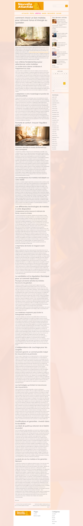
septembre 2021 (55, 137)
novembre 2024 (55, 114)
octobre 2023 (55, 122)
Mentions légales (37, 515)
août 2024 (54, 118)
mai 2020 (54, 149)
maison (44, 13)
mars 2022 (54, 133)
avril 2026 (54, 99)
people (32, 13)
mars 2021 (54, 141)
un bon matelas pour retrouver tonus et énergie (38, 52)
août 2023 (54, 124)
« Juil (53, 90)
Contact (35, 513)
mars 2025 (54, 106)
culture (58, 13)
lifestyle (38, 13)
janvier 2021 (54, 145)
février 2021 (54, 143)
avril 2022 (54, 131)
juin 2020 (54, 147)
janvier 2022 (54, 135)
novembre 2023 (55, 120)
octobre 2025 (55, 100)
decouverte (51, 13)
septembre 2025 (55, 102)
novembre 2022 (55, 127)
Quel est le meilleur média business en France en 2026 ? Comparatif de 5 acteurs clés (41, 505)
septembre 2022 (55, 129)
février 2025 (54, 108)
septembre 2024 (55, 116)
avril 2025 (54, 104)
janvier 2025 (54, 110)
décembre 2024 (55, 112)
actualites (25, 13)
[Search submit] (66, 6)
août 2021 (54, 139)
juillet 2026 (54, 97)
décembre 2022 (55, 125)
